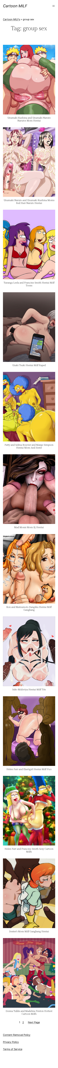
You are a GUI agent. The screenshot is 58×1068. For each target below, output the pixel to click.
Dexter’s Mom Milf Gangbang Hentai (29, 931)
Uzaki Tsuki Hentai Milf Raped (29, 365)
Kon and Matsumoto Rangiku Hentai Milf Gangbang (29, 608)
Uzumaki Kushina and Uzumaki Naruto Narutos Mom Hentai (29, 119)
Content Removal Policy (16, 1034)
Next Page (34, 1022)
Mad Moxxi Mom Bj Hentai (29, 527)
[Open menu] (53, 6)
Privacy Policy (11, 1042)
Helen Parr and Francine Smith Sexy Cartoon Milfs (29, 850)
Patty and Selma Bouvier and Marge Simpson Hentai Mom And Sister (29, 446)
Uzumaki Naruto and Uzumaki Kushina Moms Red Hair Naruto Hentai (29, 201)
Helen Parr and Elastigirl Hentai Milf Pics (29, 769)
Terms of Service (12, 1049)
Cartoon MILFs (11, 19)
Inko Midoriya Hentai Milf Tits (29, 689)
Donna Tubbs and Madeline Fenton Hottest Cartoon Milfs (29, 1012)
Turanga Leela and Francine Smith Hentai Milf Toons (29, 284)
